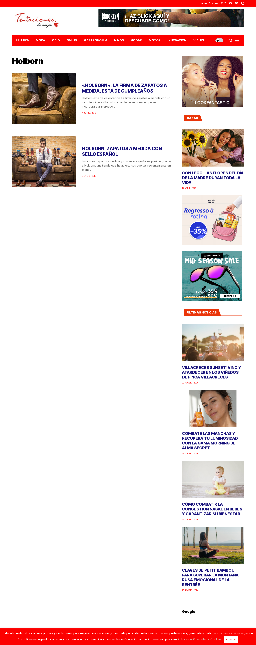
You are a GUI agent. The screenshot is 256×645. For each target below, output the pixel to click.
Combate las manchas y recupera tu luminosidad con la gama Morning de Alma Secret (210, 440)
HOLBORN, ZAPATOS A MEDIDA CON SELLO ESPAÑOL (122, 151)
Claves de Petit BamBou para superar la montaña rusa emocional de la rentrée (210, 577)
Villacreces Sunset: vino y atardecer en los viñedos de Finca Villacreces (211, 372)
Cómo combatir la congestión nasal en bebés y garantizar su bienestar (212, 509)
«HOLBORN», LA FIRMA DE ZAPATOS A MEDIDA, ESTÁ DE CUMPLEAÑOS (124, 88)
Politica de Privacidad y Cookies (200, 639)
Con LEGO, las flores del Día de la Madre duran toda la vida (213, 178)
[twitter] (236, 3)
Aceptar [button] (231, 639)
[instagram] (242, 3)
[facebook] (230, 3)
